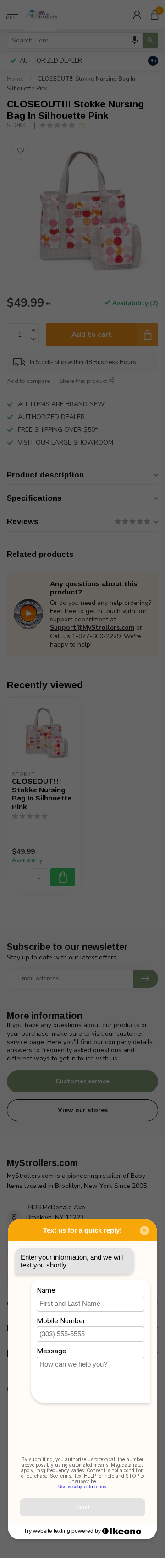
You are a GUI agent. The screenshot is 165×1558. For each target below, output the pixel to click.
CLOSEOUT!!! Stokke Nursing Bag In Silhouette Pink (42, 793)
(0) (82, 125)
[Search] (150, 40)
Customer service (82, 1081)
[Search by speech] (135, 40)
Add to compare (28, 381)
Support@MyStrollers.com (92, 627)
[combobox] (75, 40)
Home (15, 79)
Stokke (18, 125)
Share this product (84, 381)
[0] (154, 14)
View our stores (83, 1110)
